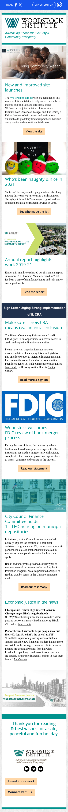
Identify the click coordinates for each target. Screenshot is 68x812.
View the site (34, 131)
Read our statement (34, 468)
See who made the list (34, 212)
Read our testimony (34, 587)
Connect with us (20, 792)
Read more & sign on (34, 380)
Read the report (34, 292)
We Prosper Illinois (21, 98)
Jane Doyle (11, 367)
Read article (24, 624)
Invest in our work (21, 781)
